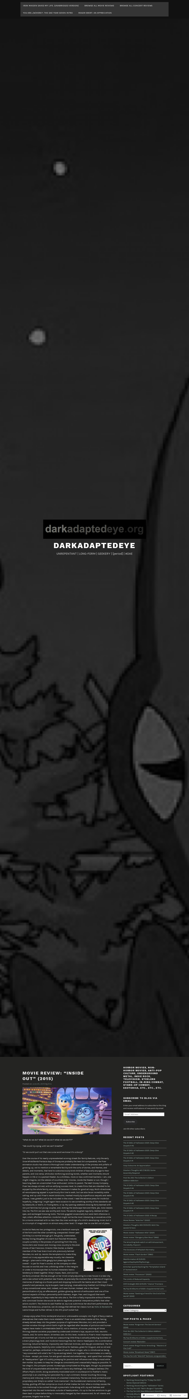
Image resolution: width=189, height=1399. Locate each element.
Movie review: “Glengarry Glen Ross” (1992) (141, 1237)
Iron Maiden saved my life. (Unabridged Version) (51, 5)
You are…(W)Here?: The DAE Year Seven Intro (48, 13)
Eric (50, 1084)
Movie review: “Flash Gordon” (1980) (138, 1254)
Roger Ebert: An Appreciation (95, 13)
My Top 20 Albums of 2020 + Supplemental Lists (143, 1289)
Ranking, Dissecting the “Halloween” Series (145, 1386)
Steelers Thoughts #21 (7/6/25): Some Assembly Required (139, 1171)
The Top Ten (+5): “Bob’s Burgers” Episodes (145, 1388)
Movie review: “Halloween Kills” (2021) (139, 1233)
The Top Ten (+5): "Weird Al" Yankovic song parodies (144, 1356)
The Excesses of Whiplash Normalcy (138, 1250)
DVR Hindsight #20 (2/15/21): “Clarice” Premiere (143, 1284)
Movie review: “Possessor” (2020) (137, 1274)
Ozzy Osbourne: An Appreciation (136, 1165)
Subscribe (130, 1122)
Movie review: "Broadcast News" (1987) (139, 1352)
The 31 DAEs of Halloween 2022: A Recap (140, 1215)
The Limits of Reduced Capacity (136, 1279)
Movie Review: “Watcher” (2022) (136, 1220)
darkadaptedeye (94, 545)
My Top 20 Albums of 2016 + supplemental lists (143, 1338)
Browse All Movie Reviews (99, 5)
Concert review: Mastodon (134, 1342)
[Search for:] (144, 1366)
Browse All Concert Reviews (136, 5)
